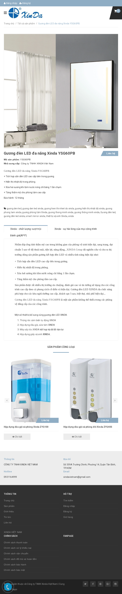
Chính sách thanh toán (15, 542)
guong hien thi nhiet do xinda (59, 208)
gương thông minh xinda (87, 212)
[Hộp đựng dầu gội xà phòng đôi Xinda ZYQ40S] (31, 390)
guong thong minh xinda (60, 212)
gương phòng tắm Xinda (34, 212)
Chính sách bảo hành (15, 564)
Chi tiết (18, 436)
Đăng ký (26, 3)
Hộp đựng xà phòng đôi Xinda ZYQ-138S (84, 427)
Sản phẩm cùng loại (61, 346)
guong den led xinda (32, 208)
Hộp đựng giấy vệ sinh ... (35, 334)
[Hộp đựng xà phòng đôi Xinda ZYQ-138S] (90, 390)
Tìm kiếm (68, 500)
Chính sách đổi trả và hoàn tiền (20, 559)
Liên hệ (8, 522)
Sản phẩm (9, 506)
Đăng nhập (11, 3)
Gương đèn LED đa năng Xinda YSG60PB (26, 171)
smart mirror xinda (35, 216)
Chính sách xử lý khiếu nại (17, 548)
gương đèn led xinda (14, 216)
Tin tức (7, 517)
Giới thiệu (9, 511)
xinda (71, 216)
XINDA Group (75, 249)
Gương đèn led (108, 212)
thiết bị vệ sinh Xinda (56, 216)
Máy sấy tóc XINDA (29, 329)
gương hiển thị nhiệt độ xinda (90, 208)
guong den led (14, 208)
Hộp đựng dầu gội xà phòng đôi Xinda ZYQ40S (28, 427)
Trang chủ (9, 500)
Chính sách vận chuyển (16, 553)
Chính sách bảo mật (14, 570)
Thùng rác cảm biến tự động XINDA (38, 320)
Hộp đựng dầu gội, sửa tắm (34, 325)
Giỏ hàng (68, 517)
